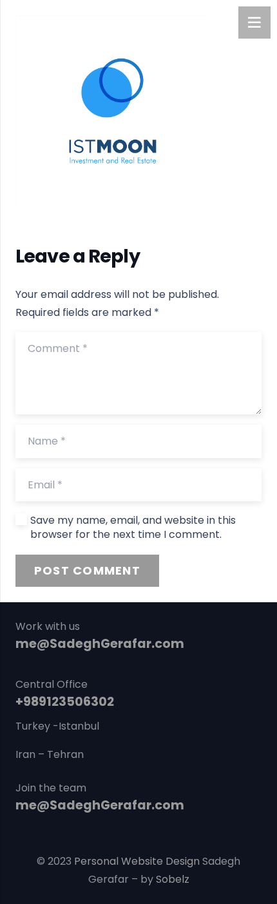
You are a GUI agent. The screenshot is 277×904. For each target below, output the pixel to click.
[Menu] (254, 22)
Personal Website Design (137, 861)
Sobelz (172, 879)
